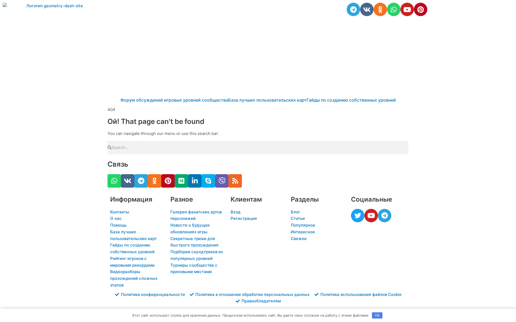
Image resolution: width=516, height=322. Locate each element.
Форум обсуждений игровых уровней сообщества (174, 100)
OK (377, 315)
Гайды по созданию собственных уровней (351, 100)
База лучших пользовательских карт (267, 100)
